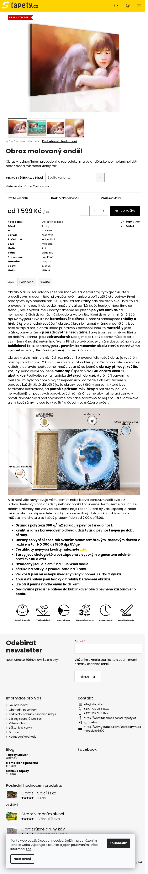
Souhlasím (118, 843)
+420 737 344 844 (96, 709)
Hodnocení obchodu (22, 737)
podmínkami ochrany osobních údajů (106, 662)
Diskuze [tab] (45, 282)
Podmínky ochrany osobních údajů (32, 714)
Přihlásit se (88, 677)
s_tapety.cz (91, 722)
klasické (47, 230)
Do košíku (128, 211)
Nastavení (22, 859)
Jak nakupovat (19, 705)
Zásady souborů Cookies (25, 719)
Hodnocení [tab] (26, 282)
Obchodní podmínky (23, 710)
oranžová (48, 235)
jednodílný (48, 239)
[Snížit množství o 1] (85, 211)
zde (28, 849)
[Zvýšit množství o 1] (103, 211)
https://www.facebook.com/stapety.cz (110, 718)
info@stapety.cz (95, 704)
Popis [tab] (10, 282)
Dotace (14, 732)
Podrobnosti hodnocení (59, 141)
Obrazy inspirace (52, 222)
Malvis (118, 198)
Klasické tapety (17, 771)
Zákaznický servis (20, 728)
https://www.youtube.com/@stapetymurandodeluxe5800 (112, 728)
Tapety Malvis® (17, 754)
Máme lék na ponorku (22, 762)
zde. (83, 549)
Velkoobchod (17, 723)
